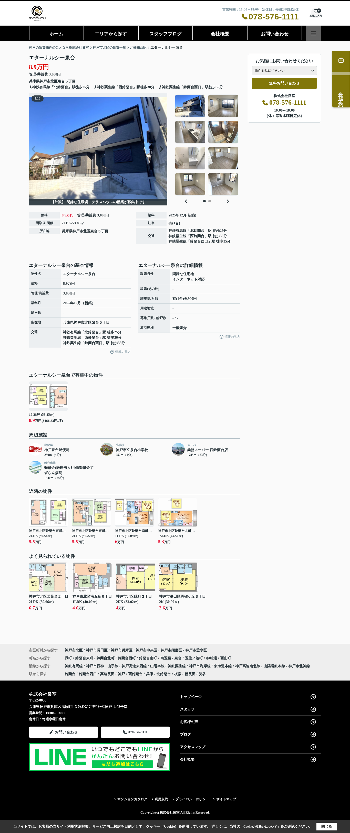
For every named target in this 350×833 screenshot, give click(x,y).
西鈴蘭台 (197, 236)
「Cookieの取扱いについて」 (260, 826)
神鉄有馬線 (178, 231)
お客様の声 (189, 722)
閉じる (326, 826)
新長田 (190, 674)
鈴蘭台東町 (84, 658)
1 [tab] (204, 201)
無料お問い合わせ (284, 83)
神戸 (121, 674)
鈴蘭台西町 (127, 658)
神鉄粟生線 (178, 236)
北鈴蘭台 (197, 231)
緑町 (69, 658)
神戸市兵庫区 (121, 650)
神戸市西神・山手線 (102, 666)
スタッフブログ (165, 33)
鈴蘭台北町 (106, 658)
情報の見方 (123, 352)
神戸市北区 (49, 81)
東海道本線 (223, 666)
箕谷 (202, 674)
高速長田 (107, 674)
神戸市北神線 (299, 666)
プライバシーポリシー (192, 799)
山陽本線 (158, 666)
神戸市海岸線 (200, 666)
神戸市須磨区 (171, 650)
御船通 (212, 658)
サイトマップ (226, 799)
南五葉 (166, 658)
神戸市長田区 (97, 650)
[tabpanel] (207, 145)
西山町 (225, 658)
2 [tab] (209, 201)
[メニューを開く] (313, 33)
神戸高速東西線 (135, 666)
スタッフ (187, 709)
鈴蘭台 (70, 674)
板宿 (177, 674)
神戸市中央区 (146, 650)
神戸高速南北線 (248, 666)
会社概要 (220, 33)
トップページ (191, 697)
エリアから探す (111, 33)
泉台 (61, 81)
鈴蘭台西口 (199, 241)
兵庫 (149, 674)
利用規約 (161, 799)
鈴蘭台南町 (148, 658)
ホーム (56, 33)
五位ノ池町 (194, 658)
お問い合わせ (275, 33)
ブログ (185, 734)
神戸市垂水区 (196, 650)
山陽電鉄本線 (275, 666)
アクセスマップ (192, 747)
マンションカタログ (132, 799)
